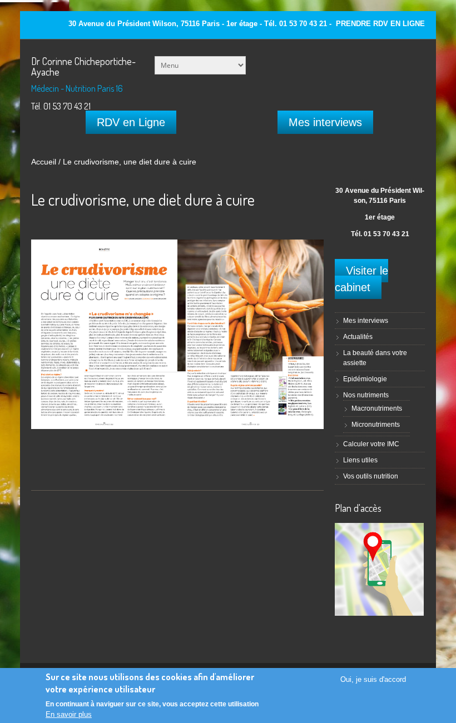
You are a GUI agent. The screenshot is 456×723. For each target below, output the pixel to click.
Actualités (358, 337)
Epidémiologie (365, 379)
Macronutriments (376, 408)
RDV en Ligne (131, 122)
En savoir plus (69, 714)
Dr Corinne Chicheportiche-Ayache (83, 66)
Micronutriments (375, 424)
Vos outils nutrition (370, 476)
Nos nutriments (366, 395)
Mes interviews (325, 122)
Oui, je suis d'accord (373, 679)
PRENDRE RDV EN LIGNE (380, 23)
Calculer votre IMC (371, 444)
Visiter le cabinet (361, 279)
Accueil (43, 161)
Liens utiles (360, 460)
